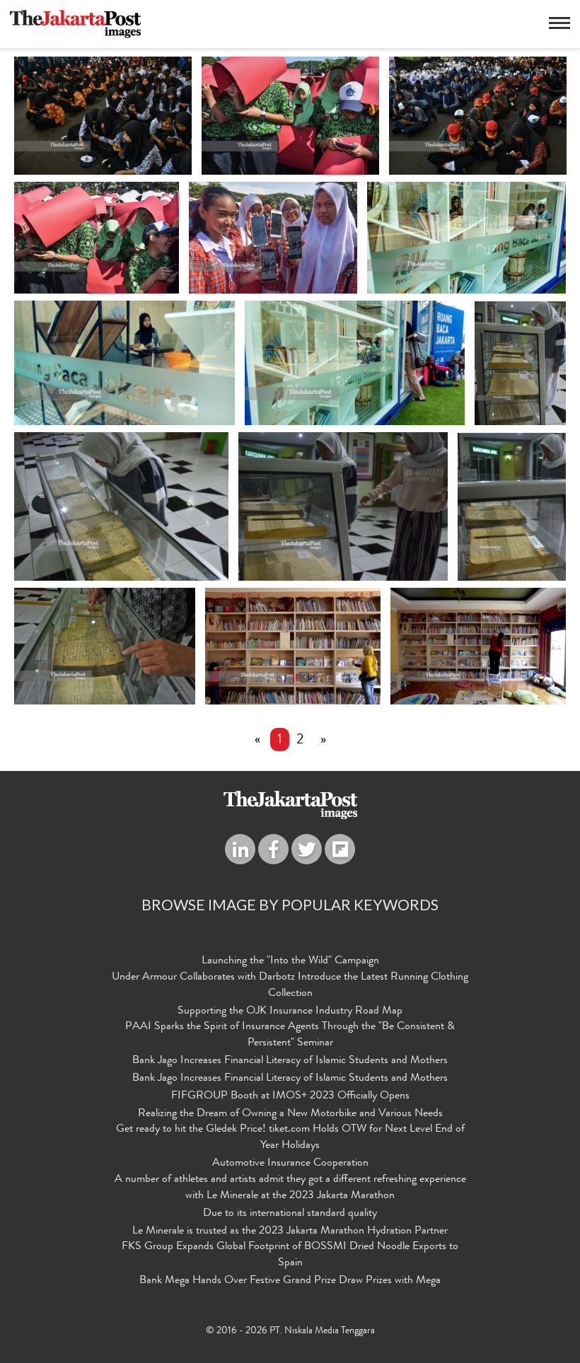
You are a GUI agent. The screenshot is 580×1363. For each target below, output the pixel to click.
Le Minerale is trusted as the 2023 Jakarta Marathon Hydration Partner (290, 1231)
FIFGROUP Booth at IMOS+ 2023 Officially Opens (290, 1096)
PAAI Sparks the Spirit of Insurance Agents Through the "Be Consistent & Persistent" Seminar (290, 1035)
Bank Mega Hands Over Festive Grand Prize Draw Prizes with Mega (290, 1281)
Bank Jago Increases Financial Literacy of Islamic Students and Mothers (290, 1061)
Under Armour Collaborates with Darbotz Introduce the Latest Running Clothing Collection (290, 985)
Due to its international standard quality (290, 1213)
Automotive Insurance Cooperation (290, 1163)
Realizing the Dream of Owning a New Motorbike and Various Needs (290, 1114)
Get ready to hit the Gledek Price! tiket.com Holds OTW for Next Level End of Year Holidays (290, 1138)
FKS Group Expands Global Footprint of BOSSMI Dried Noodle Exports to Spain (290, 1255)
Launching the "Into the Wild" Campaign (290, 961)
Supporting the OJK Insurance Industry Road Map (290, 1011)
